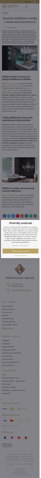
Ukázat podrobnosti (20, 255)
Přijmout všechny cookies (20, 251)
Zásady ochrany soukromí (20, 245)
